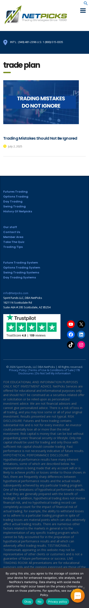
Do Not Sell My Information (53, 373)
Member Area (13, 237)
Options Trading (15, 196)
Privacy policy (57, 601)
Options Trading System (21, 267)
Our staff (10, 227)
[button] (86, 4)
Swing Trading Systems (21, 272)
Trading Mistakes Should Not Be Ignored (40, 138)
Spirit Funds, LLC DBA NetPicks (35, 367)
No (40, 601)
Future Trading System (20, 263)
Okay (27, 601)
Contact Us (11, 232)
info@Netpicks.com (15, 293)
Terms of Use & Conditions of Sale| (52, 370)
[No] (83, 588)
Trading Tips (13, 247)
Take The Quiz (13, 242)
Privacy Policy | (19, 370)
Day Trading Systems (19, 277)
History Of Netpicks (17, 211)
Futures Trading (15, 192)
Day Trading (12, 201)
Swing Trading (14, 206)
